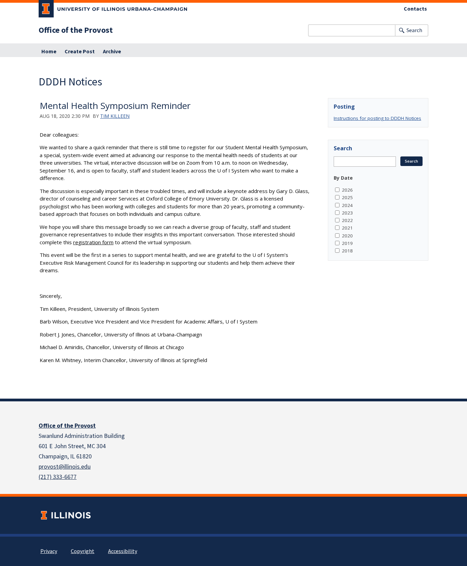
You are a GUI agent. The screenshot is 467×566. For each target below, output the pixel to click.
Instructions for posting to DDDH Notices (377, 118)
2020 (347, 236)
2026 (347, 190)
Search (414, 30)
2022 (347, 220)
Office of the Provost (76, 30)
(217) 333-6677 (58, 477)
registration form (93, 242)
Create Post (80, 51)
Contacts (415, 9)
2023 (347, 213)
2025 (347, 197)
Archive (112, 51)
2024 (347, 205)
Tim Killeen (115, 116)
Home (48, 51)
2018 (347, 251)
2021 (347, 228)
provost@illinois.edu (65, 467)
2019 (347, 243)
